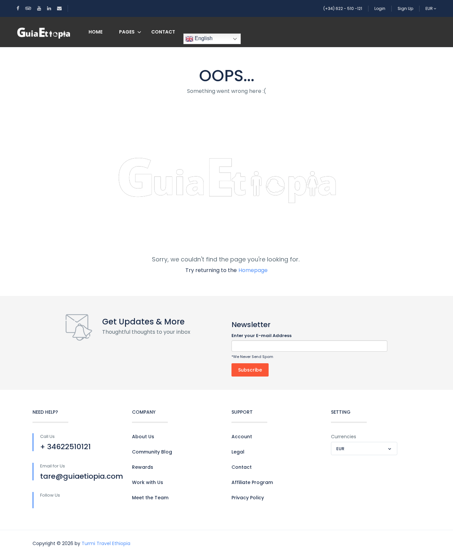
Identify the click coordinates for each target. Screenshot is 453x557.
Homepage (253, 270)
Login (379, 8)
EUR (429, 8)
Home (95, 32)
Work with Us (147, 482)
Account (241, 436)
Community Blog (152, 452)
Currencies (343, 436)
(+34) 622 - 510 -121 (342, 8)
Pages (127, 32)
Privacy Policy (247, 497)
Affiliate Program (252, 482)
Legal (237, 452)
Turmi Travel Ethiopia (106, 543)
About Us (143, 436)
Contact (163, 32)
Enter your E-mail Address (261, 335)
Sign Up (405, 8)
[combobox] (364, 448)
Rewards (142, 467)
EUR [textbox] (340, 449)
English (203, 38)
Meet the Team (150, 497)
